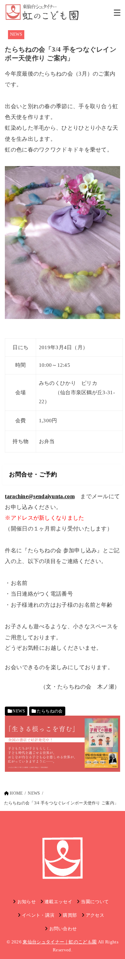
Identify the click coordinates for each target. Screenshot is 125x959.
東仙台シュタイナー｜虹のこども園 (60, 941)
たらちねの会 (49, 711)
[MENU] (117, 12)
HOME (16, 793)
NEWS (16, 34)
